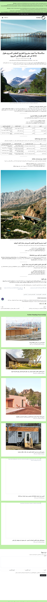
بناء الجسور (25, 294)
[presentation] (23, 329)
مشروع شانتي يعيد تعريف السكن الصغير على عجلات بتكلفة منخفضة (31, 452)
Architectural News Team (38, 344)
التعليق (45, 555)
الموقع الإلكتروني (12, 570)
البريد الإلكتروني (27, 570)
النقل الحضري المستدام (31, 294)
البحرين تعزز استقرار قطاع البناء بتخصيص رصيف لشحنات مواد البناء (31, 496)
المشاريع (34, 60)
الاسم (45, 570)
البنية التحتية (44, 294)
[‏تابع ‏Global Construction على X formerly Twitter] (43, 303)
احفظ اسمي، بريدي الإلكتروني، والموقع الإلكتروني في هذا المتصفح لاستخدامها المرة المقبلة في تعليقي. (30, 572)
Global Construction (24, 58)
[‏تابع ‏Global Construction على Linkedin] (40, 303)
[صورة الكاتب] (30, 58)
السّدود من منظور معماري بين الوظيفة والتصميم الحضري (10, 308)
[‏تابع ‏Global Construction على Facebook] (45, 303)
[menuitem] (0, 0)
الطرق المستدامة (38, 294)
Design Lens (40, 373)
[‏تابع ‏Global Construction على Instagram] (42, 303)
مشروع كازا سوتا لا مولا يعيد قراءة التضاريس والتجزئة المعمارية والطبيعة (30, 416)
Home (36, 60)
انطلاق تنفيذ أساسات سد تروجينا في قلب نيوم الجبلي (37, 308)
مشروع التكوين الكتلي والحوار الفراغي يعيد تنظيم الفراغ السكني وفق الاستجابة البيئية (27, 371)
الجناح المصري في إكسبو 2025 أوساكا (37, 342)
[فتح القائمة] (2, 18)
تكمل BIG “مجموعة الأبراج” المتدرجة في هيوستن (38, 287)
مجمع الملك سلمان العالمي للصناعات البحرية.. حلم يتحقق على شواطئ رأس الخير (28, 540)
